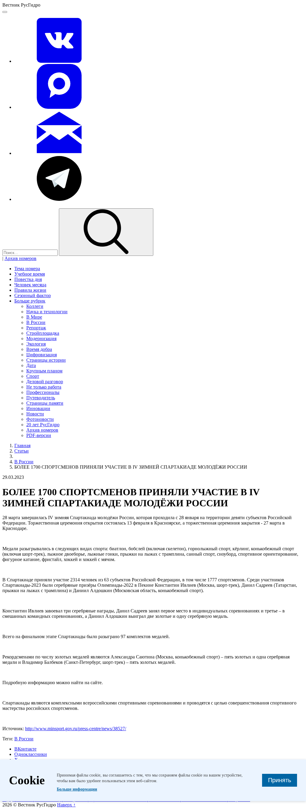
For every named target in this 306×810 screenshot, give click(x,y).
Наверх (66, 804)
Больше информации (77, 789)
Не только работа (43, 386)
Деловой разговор (44, 381)
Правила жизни (30, 290)
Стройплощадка (42, 333)
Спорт (32, 376)
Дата (31, 365)
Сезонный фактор (32, 295)
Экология (36, 343)
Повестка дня (28, 279)
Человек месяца (30, 284)
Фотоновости (40, 419)
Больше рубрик (29, 300)
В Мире (34, 317)
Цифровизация (41, 354)
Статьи (21, 450)
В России (35, 322)
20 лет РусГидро (42, 424)
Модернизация (41, 338)
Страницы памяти (44, 403)
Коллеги (34, 306)
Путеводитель (40, 397)
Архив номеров (20, 258)
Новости (35, 413)
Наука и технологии (47, 311)
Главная (22, 445)
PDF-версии (38, 435)
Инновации (38, 408)
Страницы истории (46, 360)
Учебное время (29, 273)
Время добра (39, 349)
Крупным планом (44, 370)
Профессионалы (42, 392)
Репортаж (36, 327)
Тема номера (27, 268)
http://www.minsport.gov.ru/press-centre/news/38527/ (75, 728)
